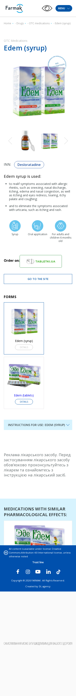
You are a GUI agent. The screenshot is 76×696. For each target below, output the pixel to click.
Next (66, 141)
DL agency (45, 586)
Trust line (38, 562)
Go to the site (38, 279)
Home (7, 23)
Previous (10, 141)
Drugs (20, 23)
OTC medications (39, 23)
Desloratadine (29, 164)
